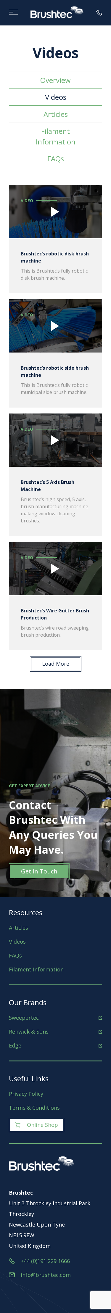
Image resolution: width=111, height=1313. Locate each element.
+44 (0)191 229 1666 (45, 1260)
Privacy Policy (26, 1093)
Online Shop (42, 1124)
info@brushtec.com (46, 1274)
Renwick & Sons (29, 1031)
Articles (56, 114)
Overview (55, 80)
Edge (15, 1045)
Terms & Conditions (34, 1107)
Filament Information (55, 136)
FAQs (55, 158)
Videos (55, 97)
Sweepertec (24, 1017)
